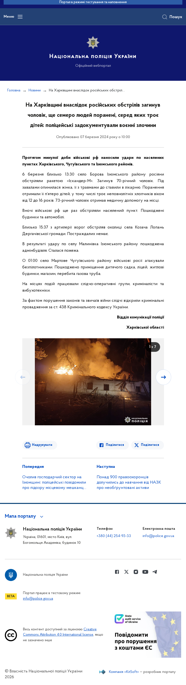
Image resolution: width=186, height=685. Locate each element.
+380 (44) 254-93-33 (114, 536)
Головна (13, 90)
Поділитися (115, 445)
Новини (35, 90)
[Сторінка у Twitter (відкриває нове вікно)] (126, 572)
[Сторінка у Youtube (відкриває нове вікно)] (145, 572)
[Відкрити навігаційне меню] (20, 16)
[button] (25, 516)
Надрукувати (42, 445)
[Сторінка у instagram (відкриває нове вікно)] (136, 572)
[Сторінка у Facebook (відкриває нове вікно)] (117, 572)
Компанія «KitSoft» (124, 672)
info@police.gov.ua (158, 536)
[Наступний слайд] (163, 377)
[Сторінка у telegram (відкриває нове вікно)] (155, 572)
